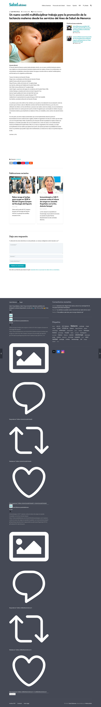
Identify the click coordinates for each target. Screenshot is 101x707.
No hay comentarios (37, 12)
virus (58, 341)
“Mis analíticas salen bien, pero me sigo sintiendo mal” (70, 312)
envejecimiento (70, 330)
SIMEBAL (68, 339)
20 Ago (11, 323)
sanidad (55, 339)
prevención (64, 337)
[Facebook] (58, 351)
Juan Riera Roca (15, 12)
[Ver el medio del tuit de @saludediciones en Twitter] (29, 377)
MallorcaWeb (88, 703)
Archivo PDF (12, 703)
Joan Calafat (54, 335)
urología (85, 339)
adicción (58, 326)
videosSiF (53, 341)
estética (75, 330)
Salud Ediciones (16, 321)
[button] (90, 5)
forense (54, 333)
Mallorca (60, 335)
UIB (81, 339)
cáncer (72, 328)
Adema (53, 326)
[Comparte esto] (15, 163)
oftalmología (87, 335)
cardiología (81, 326)
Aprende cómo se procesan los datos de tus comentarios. (45, 270)
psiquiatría (77, 337)
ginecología (60, 333)
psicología (70, 337)
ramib (83, 337)
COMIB (58, 328)
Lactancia (18, 159)
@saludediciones (24, 321)
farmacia (80, 330)
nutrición (71, 335)
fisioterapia (86, 331)
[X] (53, 351)
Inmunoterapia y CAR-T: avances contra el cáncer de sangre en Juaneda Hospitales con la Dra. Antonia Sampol (49, 201)
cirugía (87, 326)
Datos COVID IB (78, 328)
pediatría (59, 337)
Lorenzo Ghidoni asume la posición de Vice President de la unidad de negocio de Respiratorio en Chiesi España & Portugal (82, 39)
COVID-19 (65, 328)
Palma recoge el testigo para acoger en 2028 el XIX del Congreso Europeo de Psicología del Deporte (22, 200)
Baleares (74, 326)
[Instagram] (62, 351)
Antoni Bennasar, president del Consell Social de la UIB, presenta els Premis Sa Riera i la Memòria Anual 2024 (81, 28)
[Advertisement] (36, 146)
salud (86, 337)
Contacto (19, 703)
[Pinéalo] (23, 163)
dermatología (55, 330)
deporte (85, 328)
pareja (53, 337)
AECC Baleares (65, 326)
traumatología (75, 339)
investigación (83, 333)
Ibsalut (72, 333)
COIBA (53, 328)
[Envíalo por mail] (11, 163)
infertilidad (77, 333)
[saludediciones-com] (17, 4)
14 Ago (11, 509)
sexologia (61, 339)
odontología (79, 335)
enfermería (62, 330)
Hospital (67, 333)
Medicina (66, 335)
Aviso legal (26, 703)
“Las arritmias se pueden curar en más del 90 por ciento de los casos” (73, 310)
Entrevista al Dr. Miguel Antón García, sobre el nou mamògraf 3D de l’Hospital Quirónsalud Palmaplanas (71, 307)
